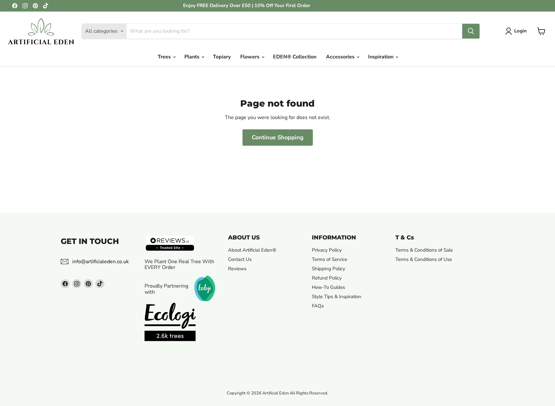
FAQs (318, 306)
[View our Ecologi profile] (170, 328)
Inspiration (381, 56)
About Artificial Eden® (252, 250)
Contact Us (239, 259)
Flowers (250, 56)
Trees (165, 56)
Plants (192, 56)
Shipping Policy (328, 268)
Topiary (222, 56)
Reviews (237, 268)
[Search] (471, 31)
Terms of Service (329, 259)
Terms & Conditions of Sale (424, 250)
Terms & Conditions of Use (423, 259)
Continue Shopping (278, 137)
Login (520, 31)
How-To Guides (328, 287)
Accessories (341, 56)
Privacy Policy (327, 250)
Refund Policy (327, 278)
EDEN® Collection (294, 56)
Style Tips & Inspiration (336, 296)
